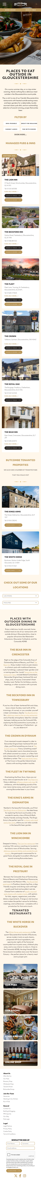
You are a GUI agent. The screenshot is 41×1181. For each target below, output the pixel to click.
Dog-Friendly (11, 123)
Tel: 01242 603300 (10, 189)
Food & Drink (13, 1036)
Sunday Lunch (11, 129)
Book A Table (31, 10)
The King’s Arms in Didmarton (15, 810)
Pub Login (6, 1119)
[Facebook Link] (20, 1176)
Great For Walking (29, 123)
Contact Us (6, 1108)
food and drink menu (29, 758)
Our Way (6, 1116)
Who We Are (7, 1076)
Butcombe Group (8, 1089)
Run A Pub (6, 1101)
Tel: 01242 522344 (10, 393)
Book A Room (10, 10)
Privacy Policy (7, 1129)
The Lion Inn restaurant (26, 843)
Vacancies (6, 1096)
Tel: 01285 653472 (10, 441)
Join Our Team (8, 1094)
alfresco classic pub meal (26, 782)
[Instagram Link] (24, 1176)
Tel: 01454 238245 (10, 520)
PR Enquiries (7, 1114)
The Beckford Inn (31, 713)
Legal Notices (7, 1126)
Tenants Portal (7, 1087)
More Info (10, 525)
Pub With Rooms (29, 129)
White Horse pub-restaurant (20, 932)
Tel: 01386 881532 (10, 241)
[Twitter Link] (16, 1176)
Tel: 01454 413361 (10, 566)
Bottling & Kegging (9, 1111)
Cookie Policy (7, 1131)
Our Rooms (12, 1010)
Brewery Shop (7, 1081)
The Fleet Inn (33, 779)
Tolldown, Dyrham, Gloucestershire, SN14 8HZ (20, 339)
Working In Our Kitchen (10, 1099)
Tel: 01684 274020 (10, 293)
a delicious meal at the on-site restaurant (21, 715)
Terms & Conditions (9, 1134)
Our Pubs (11, 984)
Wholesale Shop (8, 1084)
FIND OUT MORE (11, 191)
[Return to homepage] (20, 4)
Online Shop (13, 1062)
